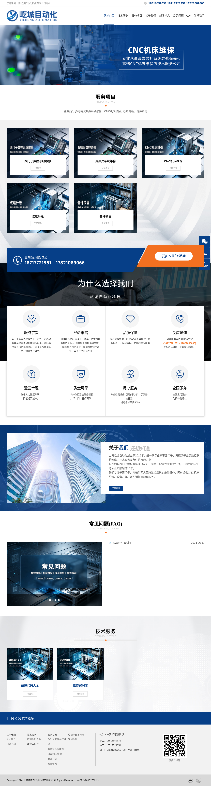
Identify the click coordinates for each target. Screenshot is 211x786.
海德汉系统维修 (56, 749)
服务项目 (137, 15)
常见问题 (72, 739)
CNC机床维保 (55, 754)
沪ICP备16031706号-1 (88, 780)
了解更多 (116, 488)
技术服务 (123, 15)
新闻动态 (164, 15)
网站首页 (109, 15)
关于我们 (150, 15)
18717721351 (38, 262)
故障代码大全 (34, 739)
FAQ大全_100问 (156, 542)
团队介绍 (11, 744)
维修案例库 (33, 744)
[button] (101, 81)
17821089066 (70, 262)
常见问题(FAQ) (182, 15)
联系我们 (199, 15)
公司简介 (11, 739)
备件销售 (52, 763)
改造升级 (52, 759)
